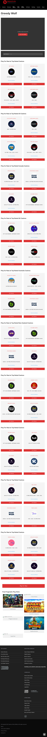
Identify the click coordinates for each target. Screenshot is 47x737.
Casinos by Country (28, 658)
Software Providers (28, 663)
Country (38, 7)
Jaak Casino (34, 432)
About (2, 726)
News (43, 7)
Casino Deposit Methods (29, 651)
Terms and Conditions (5, 728)
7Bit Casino (11, 66)
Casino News (27, 682)
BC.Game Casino (34, 194)
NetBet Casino (34, 246)
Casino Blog (26, 680)
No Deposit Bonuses (5, 658)
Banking (33, 7)
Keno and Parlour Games (29, 712)
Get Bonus (11, 107)
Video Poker (26, 707)
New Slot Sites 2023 (5, 656)
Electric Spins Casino (34, 223)
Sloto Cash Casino (11, 141)
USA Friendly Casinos (28, 661)
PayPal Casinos (27, 654)
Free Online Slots (4, 654)
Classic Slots (27, 703)
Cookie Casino (11, 327)
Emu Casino (34, 484)
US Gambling (27, 684)
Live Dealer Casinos (5, 663)
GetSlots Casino (11, 170)
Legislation (26, 687)
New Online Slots (27, 701)
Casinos (4, 7)
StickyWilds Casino (34, 170)
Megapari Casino (11, 403)
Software (28, 7)
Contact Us (3, 732)
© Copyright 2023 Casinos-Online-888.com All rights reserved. (14, 724)
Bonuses (9, 7)
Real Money (14, 7)
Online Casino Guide (28, 675)
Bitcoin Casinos (27, 656)
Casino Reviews (4, 651)
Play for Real (23, 586)
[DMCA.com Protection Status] (4, 667)
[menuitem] (3, 7)
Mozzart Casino (11, 560)
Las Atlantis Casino (11, 118)
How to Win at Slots (28, 677)
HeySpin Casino (11, 246)
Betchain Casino (34, 66)
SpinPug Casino (11, 537)
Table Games (22, 7)
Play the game (23, 34)
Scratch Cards (27, 710)
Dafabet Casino (34, 380)
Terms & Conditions (11, 80)
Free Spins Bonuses (5, 661)
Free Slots (18, 7)
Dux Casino (11, 194)
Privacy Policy (4, 730)
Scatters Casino (34, 455)
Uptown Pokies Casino (34, 275)
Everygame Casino (34, 89)
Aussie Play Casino (11, 275)
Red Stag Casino (11, 89)
